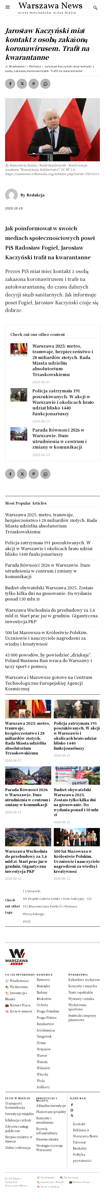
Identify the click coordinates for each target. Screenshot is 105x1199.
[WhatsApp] (45, 84)
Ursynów (44, 1049)
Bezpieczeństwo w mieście (18, 1139)
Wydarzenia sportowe (77, 1007)
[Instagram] (72, 1109)
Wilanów (43, 1068)
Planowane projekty (51, 1111)
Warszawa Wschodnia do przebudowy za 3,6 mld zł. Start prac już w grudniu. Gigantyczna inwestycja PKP (26, 861)
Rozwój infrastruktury (47, 1130)
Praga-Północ (47, 1017)
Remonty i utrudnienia (44, 1120)
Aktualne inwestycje (51, 1105)
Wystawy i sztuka (81, 998)
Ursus (41, 1042)
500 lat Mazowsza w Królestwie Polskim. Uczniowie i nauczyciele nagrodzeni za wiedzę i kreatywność (77, 861)
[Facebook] (10, 84)
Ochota (42, 1005)
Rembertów (45, 1024)
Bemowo (43, 979)
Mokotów (44, 998)
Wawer (42, 1055)
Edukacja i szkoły (18, 1120)
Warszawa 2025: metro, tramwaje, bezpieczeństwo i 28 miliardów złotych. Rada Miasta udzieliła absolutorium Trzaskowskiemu (62, 360)
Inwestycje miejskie (19, 1113)
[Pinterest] (34, 84)
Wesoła (42, 1062)
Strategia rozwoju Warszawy (49, 1147)
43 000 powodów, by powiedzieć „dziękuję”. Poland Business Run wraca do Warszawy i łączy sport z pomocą (48, 660)
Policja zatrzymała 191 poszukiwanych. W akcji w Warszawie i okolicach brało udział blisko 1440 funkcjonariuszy (63, 402)
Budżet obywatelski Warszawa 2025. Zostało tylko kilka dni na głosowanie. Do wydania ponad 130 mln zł (76, 802)
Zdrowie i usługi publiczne (16, 1128)
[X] (22, 84)
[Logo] (52, 957)
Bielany (42, 992)
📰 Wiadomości (15, 66)
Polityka (35, 66)
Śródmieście (46, 1030)
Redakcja (36, 194)
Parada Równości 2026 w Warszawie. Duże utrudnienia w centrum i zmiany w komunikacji (59, 438)
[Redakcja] (12, 195)
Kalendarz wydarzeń (84, 979)
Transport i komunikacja (15, 1105)
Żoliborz (43, 1087)
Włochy (42, 1074)
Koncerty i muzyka (82, 986)
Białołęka (43, 986)
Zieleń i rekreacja (18, 1147)
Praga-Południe (48, 1011)
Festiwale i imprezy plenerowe (82, 1017)
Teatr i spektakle (80, 992)
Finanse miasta (47, 1139)
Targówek (44, 1036)
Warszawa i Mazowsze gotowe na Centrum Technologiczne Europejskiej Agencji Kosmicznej (48, 683)
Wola (41, 1080)
